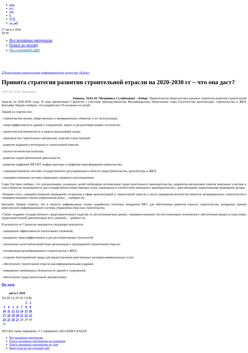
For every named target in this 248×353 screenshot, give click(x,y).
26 (13, 319)
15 (26, 311)
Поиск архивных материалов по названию (37, 341)
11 (8, 311)
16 (30, 311)
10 (4, 311)
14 (21, 311)
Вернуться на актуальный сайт (29, 348)
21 (21, 315)
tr (10, 15)
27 (17, 319)
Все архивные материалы (30, 40)
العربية (13, 23)
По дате (8, 285)
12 (13, 311)
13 (17, 311)
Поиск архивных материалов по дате (33, 344)
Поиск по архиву (23, 45)
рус (11, 8)
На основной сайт (24, 50)
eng (11, 11)
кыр (12, 4)
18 (8, 315)
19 (13, 315)
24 (4, 319)
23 (30, 315)
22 (26, 315)
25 (8, 319)
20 (17, 315)
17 (4, 315)
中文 (12, 19)
